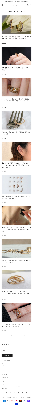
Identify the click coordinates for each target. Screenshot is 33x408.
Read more (4, 43)
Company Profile (5, 383)
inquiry (3, 381)
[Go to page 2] (24, 335)
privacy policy (4, 388)
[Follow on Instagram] (10, 393)
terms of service (5, 377)
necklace (3, 365)
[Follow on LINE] (26, 393)
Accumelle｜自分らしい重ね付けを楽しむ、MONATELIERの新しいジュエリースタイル (16, 101)
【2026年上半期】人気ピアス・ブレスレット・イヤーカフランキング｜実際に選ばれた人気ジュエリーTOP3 (16, 165)
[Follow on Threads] (14, 393)
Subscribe (7, 355)
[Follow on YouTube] (18, 393)
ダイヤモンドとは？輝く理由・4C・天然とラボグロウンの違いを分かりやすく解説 (16, 38)
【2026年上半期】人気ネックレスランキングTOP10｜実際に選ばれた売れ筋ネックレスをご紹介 (16, 229)
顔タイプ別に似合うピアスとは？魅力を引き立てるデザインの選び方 (16, 197)
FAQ (2, 379)
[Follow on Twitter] (6, 393)
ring (2, 363)
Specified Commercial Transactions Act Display (11, 386)
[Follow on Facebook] (2, 393)
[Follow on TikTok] (22, 393)
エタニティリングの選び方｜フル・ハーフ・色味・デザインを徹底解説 (16, 325)
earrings (3, 367)
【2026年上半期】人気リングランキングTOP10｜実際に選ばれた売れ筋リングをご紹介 (16, 293)
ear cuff (3, 370)
